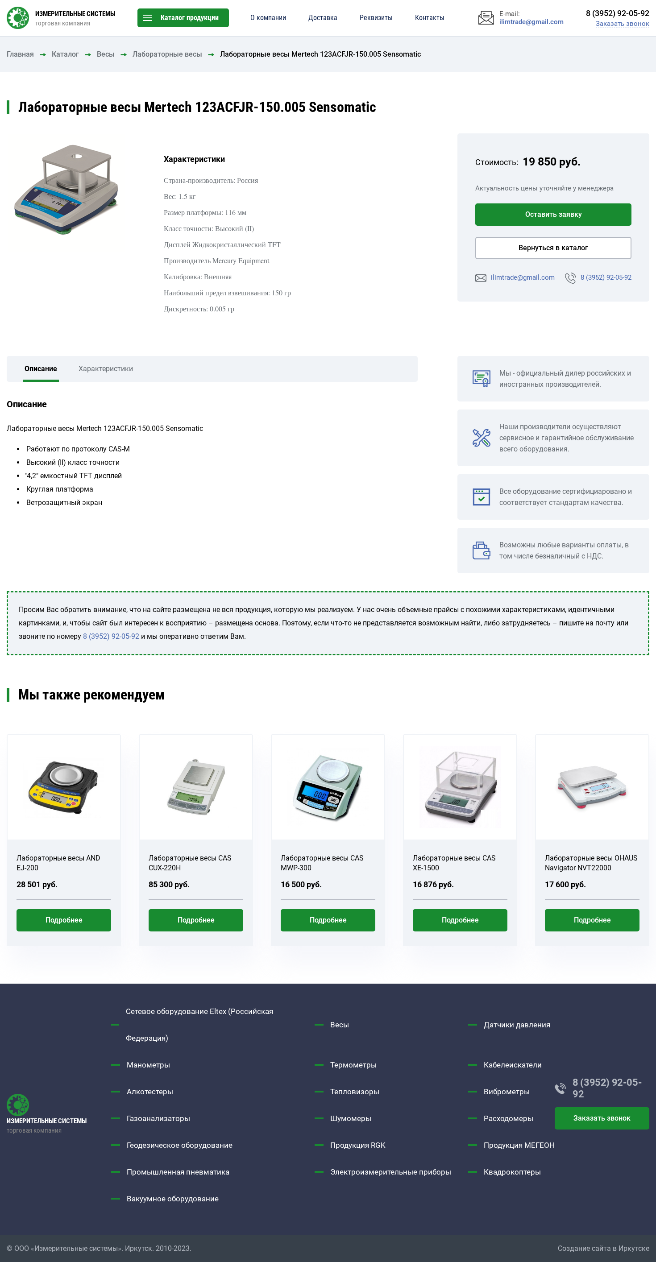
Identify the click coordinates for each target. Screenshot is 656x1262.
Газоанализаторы (158, 1118)
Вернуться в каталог (553, 248)
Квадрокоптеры (512, 1171)
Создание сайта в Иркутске (603, 1248)
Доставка (322, 17)
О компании (268, 17)
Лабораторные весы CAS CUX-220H (190, 863)
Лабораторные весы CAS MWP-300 (322, 863)
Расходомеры (508, 1118)
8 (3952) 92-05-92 (606, 277)
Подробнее (64, 920)
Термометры (353, 1064)
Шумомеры (350, 1118)
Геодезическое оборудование (180, 1145)
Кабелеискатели (513, 1064)
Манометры (148, 1064)
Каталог (65, 54)
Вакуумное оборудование (173, 1198)
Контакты (429, 17)
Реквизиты (376, 17)
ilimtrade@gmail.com (523, 277)
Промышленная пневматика (178, 1171)
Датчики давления (517, 1024)
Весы (106, 54)
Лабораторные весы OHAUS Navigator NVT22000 (591, 863)
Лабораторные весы (167, 54)
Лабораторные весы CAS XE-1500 (454, 863)
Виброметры (507, 1091)
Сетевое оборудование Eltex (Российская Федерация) (199, 1025)
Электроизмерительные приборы (390, 1171)
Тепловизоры (354, 1091)
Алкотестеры (150, 1091)
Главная (20, 54)
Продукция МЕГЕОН (519, 1145)
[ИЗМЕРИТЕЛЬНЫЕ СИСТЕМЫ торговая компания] (59, 1105)
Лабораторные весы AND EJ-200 (58, 863)
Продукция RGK (358, 1145)
